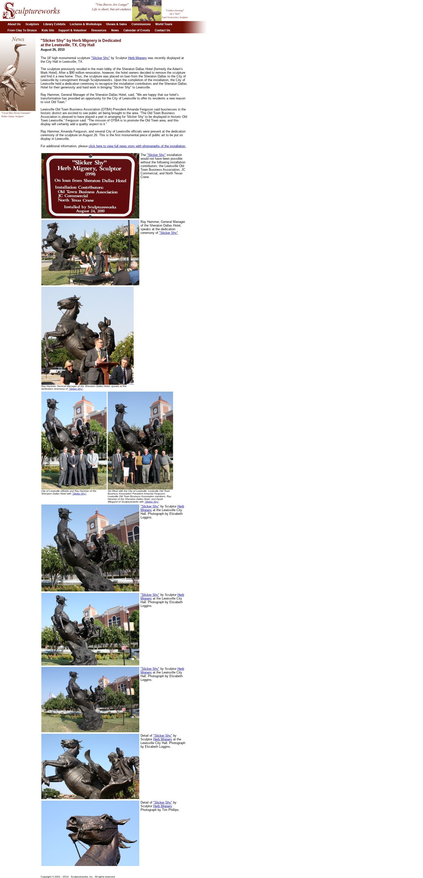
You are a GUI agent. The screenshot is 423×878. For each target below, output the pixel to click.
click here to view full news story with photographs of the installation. (137, 146)
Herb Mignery (137, 58)
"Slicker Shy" (100, 58)
